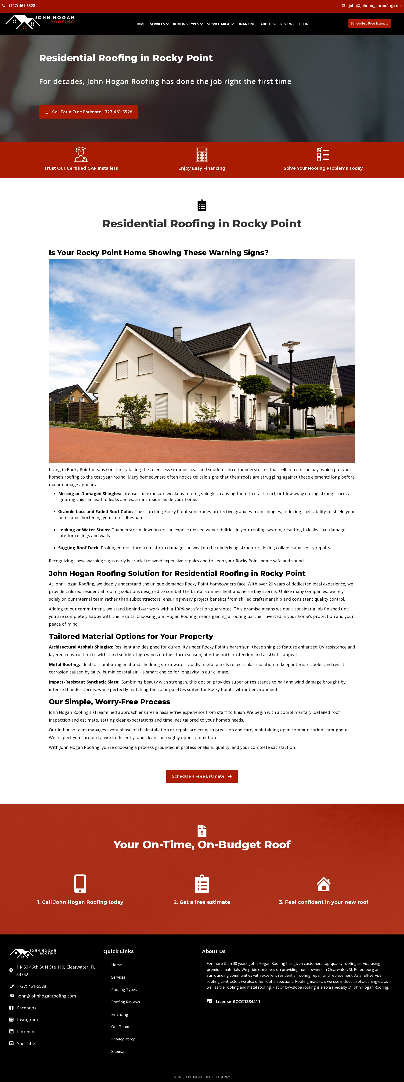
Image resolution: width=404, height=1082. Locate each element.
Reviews (287, 24)
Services (157, 24)
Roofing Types (186, 24)
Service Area (218, 24)
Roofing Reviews (125, 1001)
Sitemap (118, 1051)
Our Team (120, 1026)
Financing (247, 24)
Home (140, 24)
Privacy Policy (123, 1039)
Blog (303, 24)
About (266, 24)
